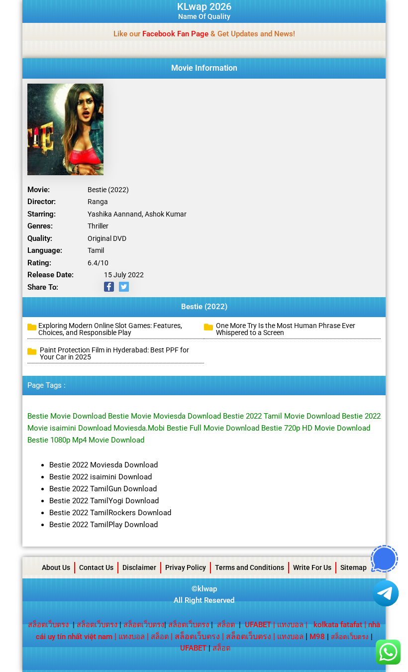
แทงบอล (290, 624)
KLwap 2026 (204, 6)
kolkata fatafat (337, 624)
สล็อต (226, 624)
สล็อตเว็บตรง (48, 624)
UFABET (193, 648)
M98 (317, 636)
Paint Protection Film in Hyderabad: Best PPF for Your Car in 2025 (114, 353)
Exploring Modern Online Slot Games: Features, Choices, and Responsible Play (110, 329)
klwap (207, 588)
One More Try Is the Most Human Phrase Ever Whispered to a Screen (285, 329)
